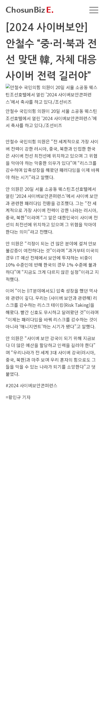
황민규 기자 (19, 397)
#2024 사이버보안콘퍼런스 (31, 385)
